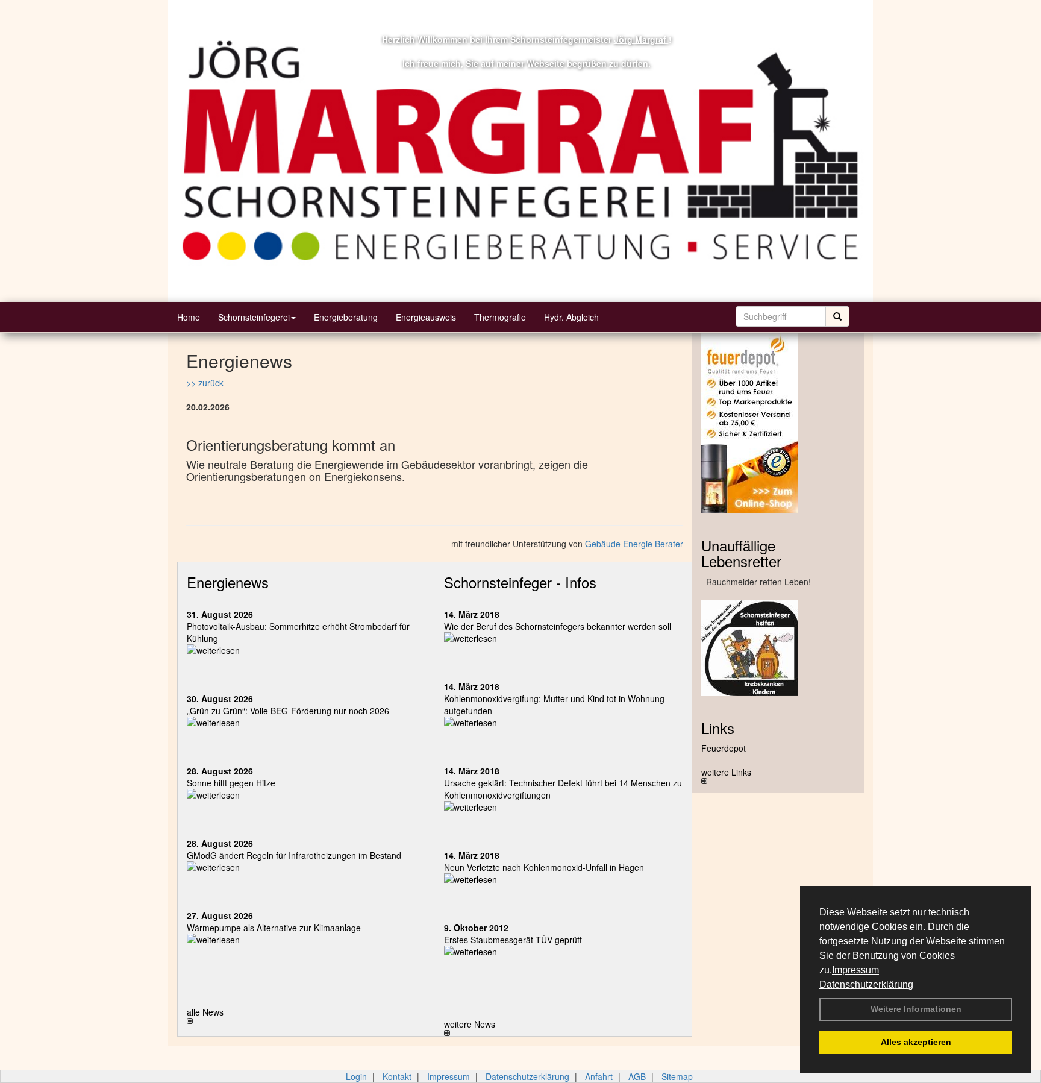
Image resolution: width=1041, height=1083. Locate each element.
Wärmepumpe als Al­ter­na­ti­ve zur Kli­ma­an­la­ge (274, 927)
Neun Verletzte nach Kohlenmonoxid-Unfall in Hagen (544, 867)
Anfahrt (599, 1076)
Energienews (228, 581)
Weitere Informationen (916, 1009)
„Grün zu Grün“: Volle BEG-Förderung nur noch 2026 (288, 711)
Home (188, 317)
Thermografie (500, 317)
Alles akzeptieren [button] (916, 1042)
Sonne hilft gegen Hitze (231, 783)
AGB (637, 1076)
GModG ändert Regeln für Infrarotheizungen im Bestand (294, 855)
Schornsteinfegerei (254, 317)
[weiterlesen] (306, 650)
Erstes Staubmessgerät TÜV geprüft (513, 940)
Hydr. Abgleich (571, 317)
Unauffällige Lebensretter (741, 553)
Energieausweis (426, 317)
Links (717, 727)
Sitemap (677, 1076)
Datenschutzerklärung (866, 984)
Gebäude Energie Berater (634, 544)
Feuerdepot (723, 748)
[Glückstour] (778, 648)
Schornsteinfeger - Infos (520, 581)
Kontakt (397, 1076)
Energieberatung (346, 317)
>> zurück (205, 383)
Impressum (855, 970)
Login (356, 1076)
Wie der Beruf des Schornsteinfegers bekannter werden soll (557, 626)
